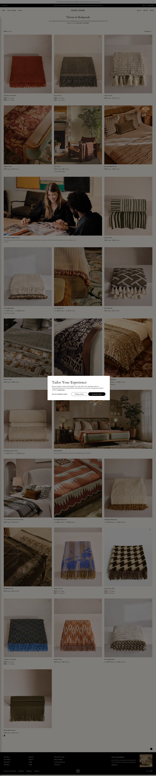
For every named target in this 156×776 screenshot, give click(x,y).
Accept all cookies (97, 394)
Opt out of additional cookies (59, 394)
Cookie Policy (61, 390)
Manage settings (79, 394)
